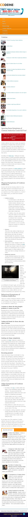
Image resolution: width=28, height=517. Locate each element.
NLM (23, 244)
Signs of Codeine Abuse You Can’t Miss (14, 63)
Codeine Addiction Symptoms (12, 81)
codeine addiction (18, 168)
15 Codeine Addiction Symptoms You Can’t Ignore (16, 92)
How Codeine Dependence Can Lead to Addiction (16, 110)
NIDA (10, 340)
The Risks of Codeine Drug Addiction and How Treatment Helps (15, 70)
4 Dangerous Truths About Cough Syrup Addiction (16, 57)
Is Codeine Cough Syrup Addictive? (13, 104)
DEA (14, 388)
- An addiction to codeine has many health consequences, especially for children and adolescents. (13, 468)
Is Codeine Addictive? (10, 87)
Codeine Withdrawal (10, 121)
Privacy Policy (10, 511)
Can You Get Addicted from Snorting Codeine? (15, 75)
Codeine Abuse (9, 46)
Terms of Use (3, 511)
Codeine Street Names (10, 98)
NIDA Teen (11, 156)
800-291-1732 (8, 138)
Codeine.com (7, 4)
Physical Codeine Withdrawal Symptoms (14, 116)
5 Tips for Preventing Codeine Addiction (14, 40)
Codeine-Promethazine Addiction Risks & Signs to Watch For (16, 52)
